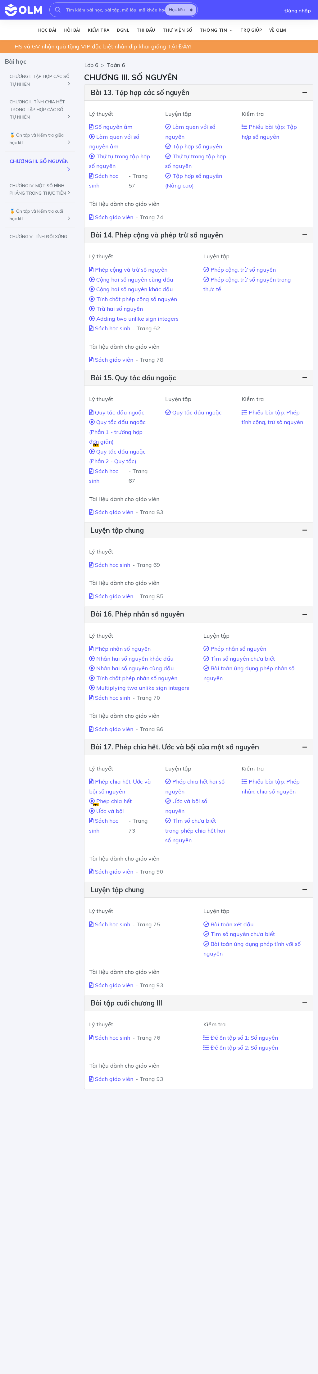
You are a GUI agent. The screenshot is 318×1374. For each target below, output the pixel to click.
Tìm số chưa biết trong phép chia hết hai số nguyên (195, 830)
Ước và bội (109, 811)
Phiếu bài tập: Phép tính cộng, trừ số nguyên (272, 417)
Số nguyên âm (113, 126)
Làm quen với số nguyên (190, 131)
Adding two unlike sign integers (137, 318)
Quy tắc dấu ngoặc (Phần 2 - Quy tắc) (117, 456)
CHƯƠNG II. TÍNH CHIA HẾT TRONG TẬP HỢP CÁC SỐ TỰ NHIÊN (37, 109)
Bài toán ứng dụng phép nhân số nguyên (248, 673)
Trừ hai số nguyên (119, 308)
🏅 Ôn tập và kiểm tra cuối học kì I (36, 215)
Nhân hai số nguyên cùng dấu (134, 668)
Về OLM (277, 30)
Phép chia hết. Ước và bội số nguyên (120, 786)
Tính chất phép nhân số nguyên (136, 678)
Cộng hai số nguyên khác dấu (134, 289)
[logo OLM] (23, 10)
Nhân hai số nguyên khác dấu (134, 658)
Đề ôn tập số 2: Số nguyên (243, 1047)
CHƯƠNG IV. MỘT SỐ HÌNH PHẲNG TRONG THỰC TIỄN (38, 189)
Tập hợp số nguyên (196, 146)
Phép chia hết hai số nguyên (195, 786)
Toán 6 (116, 65)
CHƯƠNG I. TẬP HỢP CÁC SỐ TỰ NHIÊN (40, 80)
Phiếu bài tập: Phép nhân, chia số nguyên (271, 786)
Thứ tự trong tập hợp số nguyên (119, 161)
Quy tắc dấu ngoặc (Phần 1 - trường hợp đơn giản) (117, 432)
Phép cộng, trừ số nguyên (242, 269)
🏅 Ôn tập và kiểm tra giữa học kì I (37, 139)
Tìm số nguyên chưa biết (242, 658)
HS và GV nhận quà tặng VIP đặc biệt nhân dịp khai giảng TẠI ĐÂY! (103, 46)
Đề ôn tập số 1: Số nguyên (243, 1037)
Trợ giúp (251, 30)
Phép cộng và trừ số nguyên (130, 269)
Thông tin (214, 30)
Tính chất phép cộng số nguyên (136, 299)
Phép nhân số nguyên (122, 648)
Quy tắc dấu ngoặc (118, 412)
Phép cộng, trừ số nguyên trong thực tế (247, 284)
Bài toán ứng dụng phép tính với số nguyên (252, 948)
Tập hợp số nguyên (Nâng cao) (193, 180)
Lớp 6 (91, 65)
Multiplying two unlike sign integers (142, 687)
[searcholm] (58, 10)
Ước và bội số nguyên (186, 806)
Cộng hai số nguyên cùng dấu (134, 279)
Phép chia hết (112, 802)
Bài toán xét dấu (231, 924)
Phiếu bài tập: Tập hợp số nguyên (269, 131)
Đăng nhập (297, 10)
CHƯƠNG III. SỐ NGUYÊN (39, 161)
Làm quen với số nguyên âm (114, 141)
